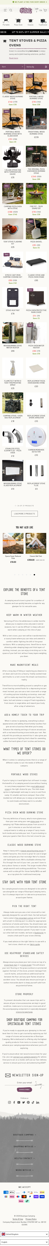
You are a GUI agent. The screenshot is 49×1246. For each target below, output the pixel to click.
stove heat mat (10, 965)
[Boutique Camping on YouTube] (19, 1102)
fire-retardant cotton (24, 918)
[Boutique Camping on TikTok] (33, 1102)
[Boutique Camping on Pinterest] (28, 1102)
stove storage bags (24, 1012)
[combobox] (24, 1234)
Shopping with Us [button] (23, 1147)
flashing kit (39, 933)
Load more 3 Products (24, 514)
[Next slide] (46, 22)
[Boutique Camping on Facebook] (14, 1102)
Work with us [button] (23, 1170)
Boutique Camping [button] (23, 1135)
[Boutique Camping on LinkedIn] (37, 1102)
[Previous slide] (3, 22)
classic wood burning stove (32, 851)
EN (41, 10)
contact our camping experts (25, 1057)
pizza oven (35, 821)
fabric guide (35, 944)
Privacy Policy (31, 1219)
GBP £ (37, 10)
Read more (13, 58)
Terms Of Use (18, 1219)
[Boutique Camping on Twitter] (23, 1102)
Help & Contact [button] (23, 1158)
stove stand (26, 965)
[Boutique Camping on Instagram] (9, 1102)
